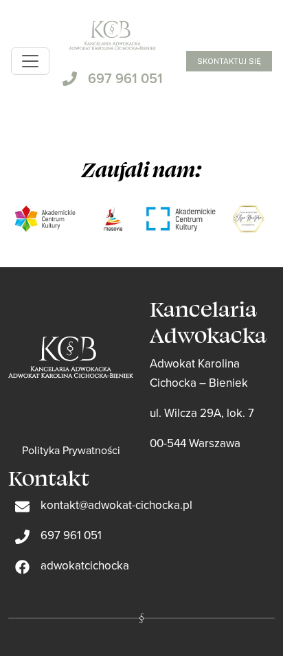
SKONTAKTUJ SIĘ (229, 61)
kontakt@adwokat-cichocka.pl (116, 505)
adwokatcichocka (85, 565)
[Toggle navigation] (30, 61)
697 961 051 (125, 78)
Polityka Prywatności (71, 449)
